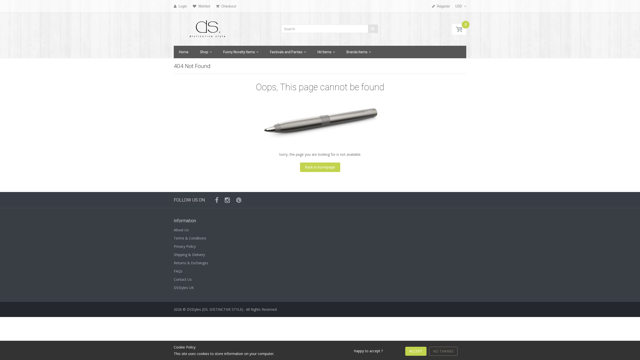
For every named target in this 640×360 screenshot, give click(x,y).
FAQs (178, 271)
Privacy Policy (185, 246)
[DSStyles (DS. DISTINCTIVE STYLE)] (208, 28)
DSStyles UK (184, 287)
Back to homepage (320, 167)
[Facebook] (216, 200)
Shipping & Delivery (189, 254)
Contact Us (183, 279)
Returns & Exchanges (191, 262)
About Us (181, 230)
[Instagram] (227, 200)
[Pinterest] (239, 200)
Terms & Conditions (190, 238)
